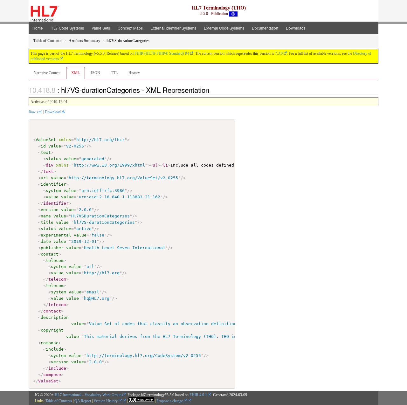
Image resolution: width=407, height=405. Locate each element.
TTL (114, 73)
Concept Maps (130, 28)
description (55, 317)
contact (50, 254)
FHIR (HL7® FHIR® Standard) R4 (162, 53)
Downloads (296, 28)
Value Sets (101, 28)
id (43, 146)
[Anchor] (212, 89)
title (47, 222)
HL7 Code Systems (67, 28)
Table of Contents (58, 401)
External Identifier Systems (173, 28)
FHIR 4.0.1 (198, 395)
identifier (53, 184)
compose (50, 342)
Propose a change (170, 401)
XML (75, 73)
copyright (52, 330)
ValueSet (46, 139)
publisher (52, 247)
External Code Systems (224, 28)
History (134, 73)
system (53, 190)
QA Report (82, 401)
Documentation (265, 28)
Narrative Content (47, 73)
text (46, 152)
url (44, 177)
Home (37, 28)
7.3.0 (279, 53)
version (50, 209)
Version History (106, 401)
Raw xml (35, 112)
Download (53, 112)
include (55, 349)
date (46, 241)
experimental (56, 235)
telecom (55, 260)
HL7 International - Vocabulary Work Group (88, 395)
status (53, 158)
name (46, 216)
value (54, 146)
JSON (95, 73)
